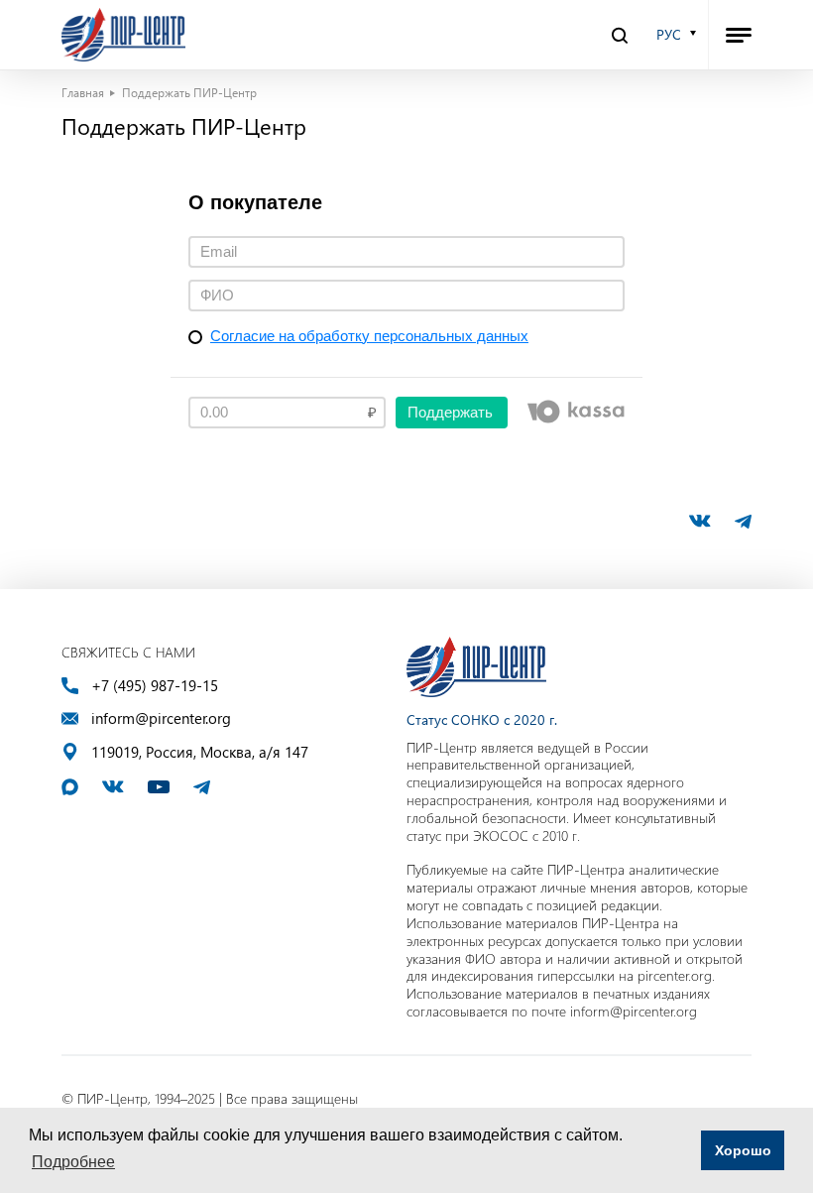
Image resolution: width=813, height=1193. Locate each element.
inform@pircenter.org (161, 718)
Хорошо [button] (743, 1150)
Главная (82, 92)
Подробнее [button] (73, 1161)
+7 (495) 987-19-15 (154, 685)
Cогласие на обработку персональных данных (369, 335)
